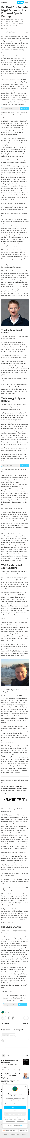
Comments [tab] (5, 1035)
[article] (15, 1065)
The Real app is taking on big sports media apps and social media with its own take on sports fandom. (9, 1065)
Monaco (18, 709)
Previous (6, 1023)
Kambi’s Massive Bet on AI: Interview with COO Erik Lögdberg (10, 1076)
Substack (6, 1134)
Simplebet (7, 456)
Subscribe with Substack (16, 1114)
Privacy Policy (20, 1121)
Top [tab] (3, 1055)
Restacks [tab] (12, 1035)
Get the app (23, 1130)
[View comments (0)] (8, 32)
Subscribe (20, 2)
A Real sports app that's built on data (9, 1061)
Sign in (26, 2)
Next (24, 1023)
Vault (6, 937)
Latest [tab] (7, 1055)
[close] (25, 1086)
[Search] (27, 1055)
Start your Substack (10, 1130)
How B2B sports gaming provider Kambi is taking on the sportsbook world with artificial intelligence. (11, 1080)
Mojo (3, 282)
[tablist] (8, 1035)
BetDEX (3, 578)
